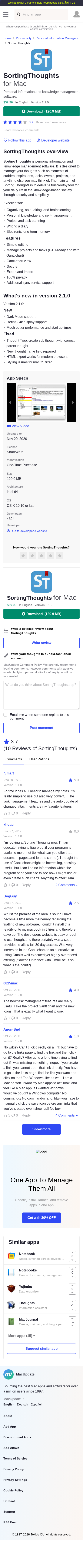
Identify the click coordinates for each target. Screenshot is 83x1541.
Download (43, 111)
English (8, 1404)
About (7, 1416)
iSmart (8, 773)
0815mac (10, 983)
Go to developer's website (29, 531)
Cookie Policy (13, 1490)
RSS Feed (10, 1522)
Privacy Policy (13, 1469)
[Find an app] (18, 14)
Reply (26, 813)
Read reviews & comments (21, 130)
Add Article (11, 1448)
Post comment (41, 728)
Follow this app (19, 140)
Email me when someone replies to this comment (39, 716)
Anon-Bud (11, 1029)
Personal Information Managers (57, 38)
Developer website (55, 140)
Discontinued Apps (17, 1437)
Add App (9, 1426)
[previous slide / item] (10, 402)
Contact (9, 1501)
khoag (8, 824)
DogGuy (10, 896)
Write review (41, 643)
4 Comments (65, 1115)
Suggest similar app (42, 1348)
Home (7, 38)
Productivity (23, 38)
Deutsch (22, 1404)
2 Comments (65, 885)
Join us (69, 2)
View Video (20, 426)
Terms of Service (15, 1458)
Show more (41, 1129)
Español (36, 1404)
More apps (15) (20, 1336)
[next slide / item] (73, 402)
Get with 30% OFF (41, 1217)
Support (9, 1512)
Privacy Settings (15, 1480)
